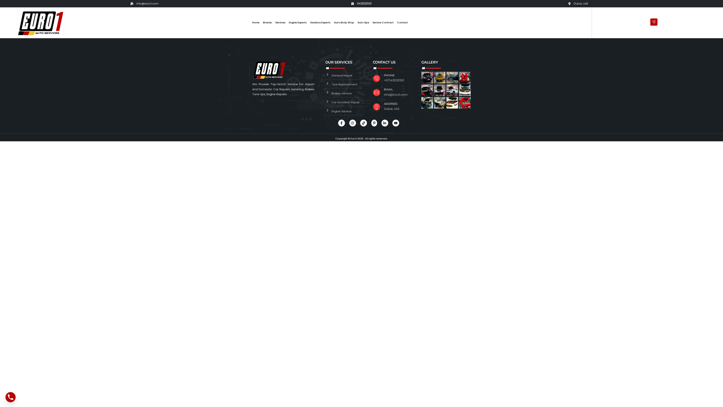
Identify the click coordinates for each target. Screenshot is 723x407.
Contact (402, 22)
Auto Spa (363, 22)
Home (255, 22)
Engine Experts (298, 22)
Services (280, 22)
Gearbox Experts (320, 22)
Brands (267, 22)
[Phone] (10, 397)
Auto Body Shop (344, 22)
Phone (389, 75)
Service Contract (383, 22)
